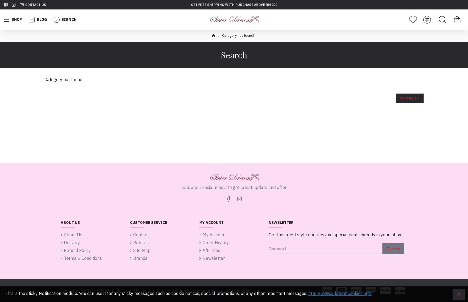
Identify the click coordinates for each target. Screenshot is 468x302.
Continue (408, 98)
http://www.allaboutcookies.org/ (340, 293)
